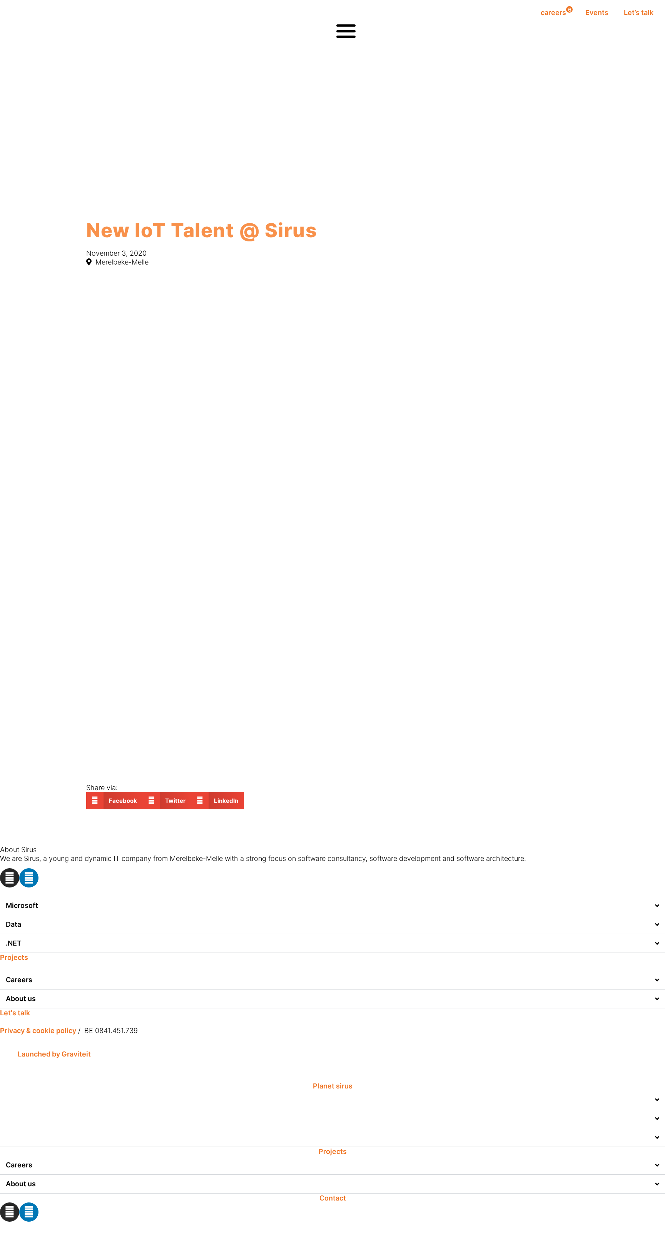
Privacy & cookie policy (38, 1030)
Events (596, 12)
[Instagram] (9, 877)
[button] (114, 800)
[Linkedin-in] (28, 877)
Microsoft (22, 905)
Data (13, 924)
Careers (19, 980)
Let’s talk (638, 12)
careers (556, 11)
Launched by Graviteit (54, 1054)
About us (21, 999)
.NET (14, 943)
